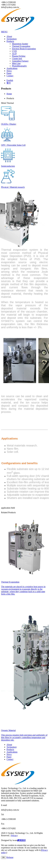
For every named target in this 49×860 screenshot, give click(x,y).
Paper (9, 73)
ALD (14, 53)
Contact (10, 76)
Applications (12, 68)
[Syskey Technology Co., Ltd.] (19, 29)
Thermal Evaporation (21, 46)
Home (9, 94)
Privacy (14, 835)
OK (3, 857)
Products (10, 41)
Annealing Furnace (20, 61)
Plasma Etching (18, 56)
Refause (9, 857)
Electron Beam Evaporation (24, 49)
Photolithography (19, 66)
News (9, 71)
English (10, 80)
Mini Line (16, 63)
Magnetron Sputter (20, 44)
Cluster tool (17, 58)
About (9, 36)
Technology (12, 39)
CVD (14, 51)
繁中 (9, 83)
